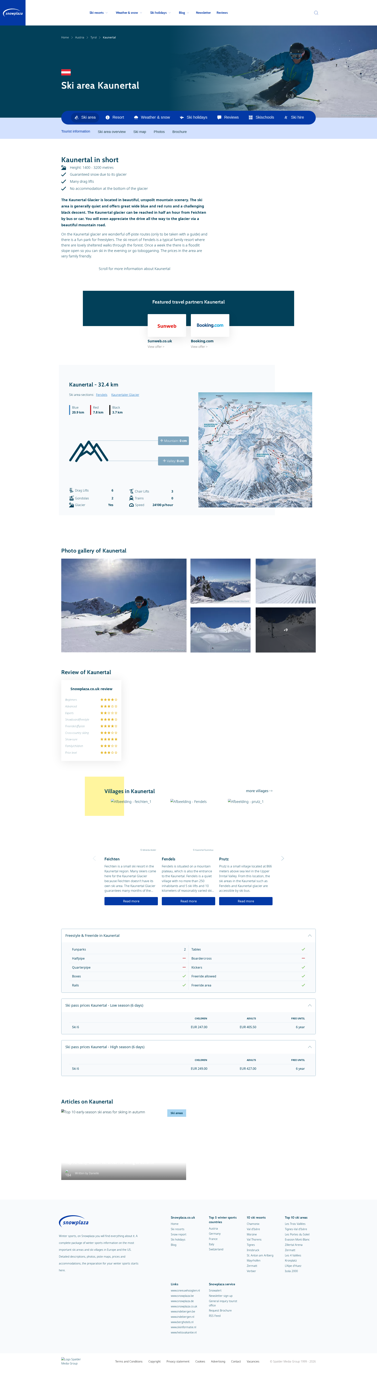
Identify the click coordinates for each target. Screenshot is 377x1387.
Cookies (200, 1361)
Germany (215, 1233)
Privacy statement (178, 1361)
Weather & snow (127, 13)
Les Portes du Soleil (297, 1234)
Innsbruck (253, 1250)
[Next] (282, 858)
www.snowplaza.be (182, 1296)
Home (65, 37)
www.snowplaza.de (182, 1301)
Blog (182, 13)
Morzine (252, 1234)
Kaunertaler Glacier (125, 395)
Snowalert (215, 1290)
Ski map (139, 132)
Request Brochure (220, 1310)
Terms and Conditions (129, 1361)
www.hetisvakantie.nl (184, 1332)
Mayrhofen (253, 1260)
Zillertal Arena (294, 1245)
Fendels (101, 395)
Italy (211, 1244)
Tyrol (94, 37)
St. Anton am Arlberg (260, 1255)
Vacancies (253, 1361)
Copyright (154, 1361)
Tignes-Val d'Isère (296, 1229)
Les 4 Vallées (293, 1255)
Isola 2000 (291, 1271)
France (213, 1239)
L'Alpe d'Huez (293, 1266)
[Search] (315, 13)
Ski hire (297, 117)
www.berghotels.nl (182, 1322)
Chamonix (253, 1224)
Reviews (222, 13)
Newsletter (203, 13)
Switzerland (216, 1249)
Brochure (179, 132)
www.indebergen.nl (182, 1317)
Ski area (88, 117)
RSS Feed (215, 1316)
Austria (79, 37)
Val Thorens (254, 1239)
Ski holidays (158, 13)
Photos (159, 132)
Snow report (178, 1234)
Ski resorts (97, 13)
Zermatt (252, 1266)
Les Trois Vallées (295, 1224)
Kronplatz (291, 1260)
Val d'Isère (253, 1229)
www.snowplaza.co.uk (184, 1306)
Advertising (218, 1361)
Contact (236, 1361)
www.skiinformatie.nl (183, 1327)
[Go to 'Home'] (13, 12)
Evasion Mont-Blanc (297, 1239)
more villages (257, 790)
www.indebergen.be (183, 1311)
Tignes (251, 1245)
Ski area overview (112, 132)
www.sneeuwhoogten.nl (185, 1290)
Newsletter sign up (220, 1296)
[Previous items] (311, 118)
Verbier (251, 1271)
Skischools (265, 117)
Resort (118, 117)
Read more (131, 901)
